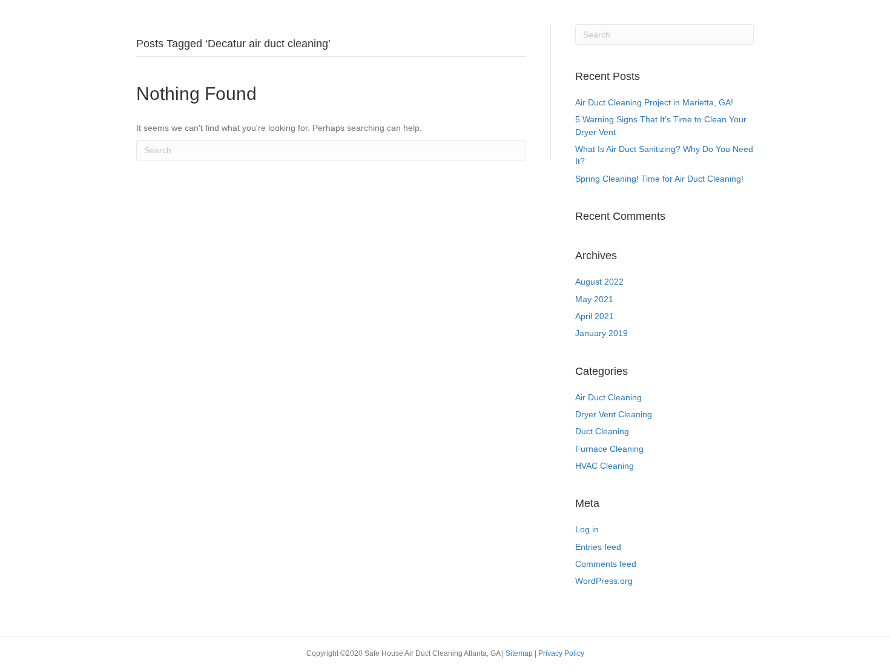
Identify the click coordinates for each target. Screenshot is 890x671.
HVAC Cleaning (604, 466)
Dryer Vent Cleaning (613, 414)
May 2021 (594, 299)
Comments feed (605, 564)
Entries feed (598, 547)
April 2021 (594, 316)
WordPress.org (604, 581)
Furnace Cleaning (609, 449)
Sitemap (520, 653)
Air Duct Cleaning (608, 397)
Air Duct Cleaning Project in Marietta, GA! (654, 102)
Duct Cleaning (602, 431)
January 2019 (601, 333)
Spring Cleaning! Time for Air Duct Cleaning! (659, 178)
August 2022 (599, 281)
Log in (587, 529)
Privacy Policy (561, 653)
